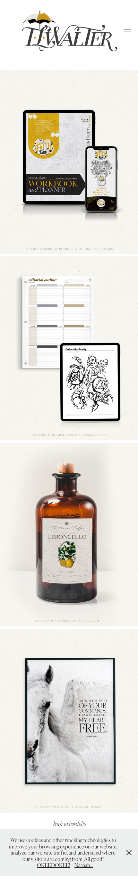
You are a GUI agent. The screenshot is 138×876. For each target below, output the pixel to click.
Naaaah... (83, 864)
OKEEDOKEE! (53, 864)
